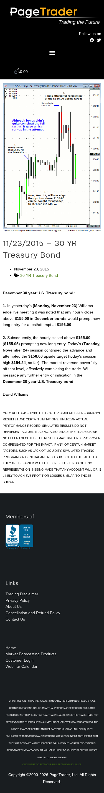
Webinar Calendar (21, 666)
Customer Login (20, 660)
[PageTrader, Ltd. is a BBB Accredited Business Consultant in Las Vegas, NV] (19, 547)
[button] (52, 52)
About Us (14, 606)
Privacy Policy (18, 600)
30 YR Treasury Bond (39, 275)
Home (11, 648)
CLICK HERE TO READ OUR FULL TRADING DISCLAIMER (52, 764)
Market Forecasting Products (31, 654)
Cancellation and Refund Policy (33, 613)
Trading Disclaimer (22, 594)
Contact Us (15, 619)
